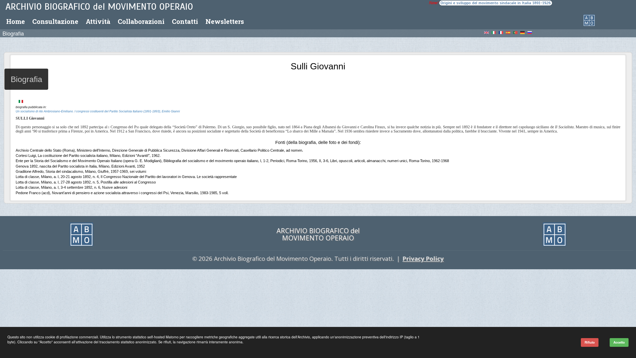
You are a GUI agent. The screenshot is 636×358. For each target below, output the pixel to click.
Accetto (619, 342)
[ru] (530, 32)
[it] (495, 32)
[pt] (516, 32)
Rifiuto (590, 342)
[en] (488, 32)
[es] (509, 32)
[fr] (502, 32)
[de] (524, 32)
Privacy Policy (423, 258)
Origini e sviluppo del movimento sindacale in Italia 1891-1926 (495, 2)
